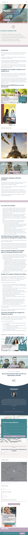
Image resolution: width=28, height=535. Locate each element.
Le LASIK (4, 325)
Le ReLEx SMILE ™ (4, 495)
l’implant (14, 279)
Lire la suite (15, 533)
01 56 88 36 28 (4, 488)
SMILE (11, 279)
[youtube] (4, 528)
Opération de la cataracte (5, 496)
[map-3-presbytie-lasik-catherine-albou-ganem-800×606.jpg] (14, 462)
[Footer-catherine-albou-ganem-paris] (8, 505)
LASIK (8, 279)
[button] (14, 452)
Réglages (18, 533)
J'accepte (22, 533)
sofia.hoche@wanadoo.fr (7, 489)
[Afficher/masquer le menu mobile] (26, 1)
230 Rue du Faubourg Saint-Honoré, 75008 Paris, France (9, 482)
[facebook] (1, 528)
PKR (6, 279)
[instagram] (7, 528)
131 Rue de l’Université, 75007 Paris (6, 483)
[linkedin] (6, 528)
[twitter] (3, 528)
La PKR (4, 323)
